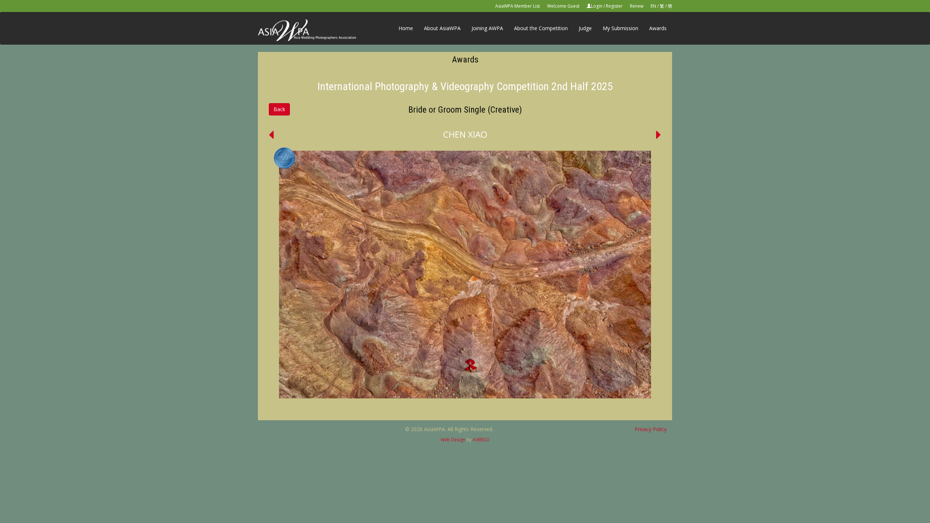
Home (406, 28)
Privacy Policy (651, 429)
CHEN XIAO (465, 134)
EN (653, 6)
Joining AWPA (487, 28)
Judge (585, 28)
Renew (636, 6)
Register (614, 6)
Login (596, 6)
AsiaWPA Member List (517, 6)
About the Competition (541, 28)
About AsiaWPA (442, 28)
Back (279, 109)
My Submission (620, 28)
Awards (658, 28)
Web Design (453, 440)
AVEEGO (481, 440)
